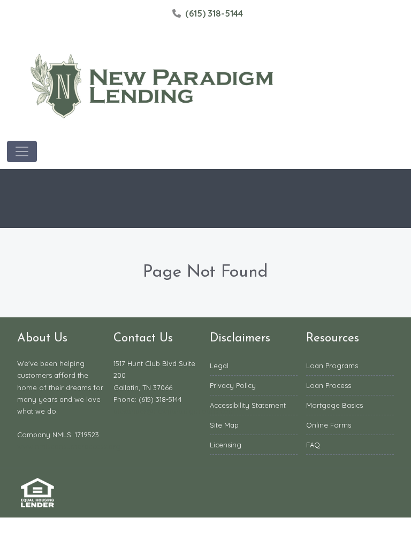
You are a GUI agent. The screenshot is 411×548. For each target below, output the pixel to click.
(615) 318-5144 (214, 13)
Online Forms (328, 425)
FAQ (313, 444)
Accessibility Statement (248, 405)
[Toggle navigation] (22, 151)
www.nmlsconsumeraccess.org (68, 446)
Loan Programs (332, 365)
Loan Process (328, 385)
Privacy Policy (233, 385)
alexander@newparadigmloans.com (174, 411)
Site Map (224, 425)
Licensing (225, 444)
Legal (219, 365)
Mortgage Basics (334, 405)
